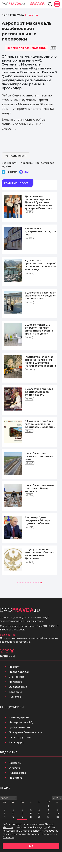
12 (31, 813)
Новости (14, 666)
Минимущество (19, 717)
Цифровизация (19, 727)
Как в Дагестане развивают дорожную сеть (39, 456)
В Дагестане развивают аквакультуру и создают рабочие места (40, 295)
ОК (31, 846)
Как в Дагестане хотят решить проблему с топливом (39, 488)
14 (48, 813)
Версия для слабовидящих (26, 48)
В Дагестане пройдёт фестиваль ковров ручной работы (39, 391)
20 (39, 817)
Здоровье (15, 691)
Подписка (15, 777)
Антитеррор (17, 742)
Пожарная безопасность (25, 732)
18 (22, 817)
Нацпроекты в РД (21, 722)
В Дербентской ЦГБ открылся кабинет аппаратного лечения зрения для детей (39, 329)
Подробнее (8, 634)
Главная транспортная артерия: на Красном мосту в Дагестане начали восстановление (40, 361)
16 (4, 817)
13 (39, 813)
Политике (8, 837)
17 (13, 817)
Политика (15, 681)
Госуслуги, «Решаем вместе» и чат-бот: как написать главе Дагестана (39, 554)
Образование (18, 686)
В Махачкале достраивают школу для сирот (41, 231)
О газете (14, 767)
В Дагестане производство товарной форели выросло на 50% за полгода (41, 265)
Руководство (17, 772)
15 (58, 813)
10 (13, 813)
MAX (26, 171)
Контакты (15, 762)
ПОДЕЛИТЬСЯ (17, 155)
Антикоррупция (20, 737)
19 (31, 817)
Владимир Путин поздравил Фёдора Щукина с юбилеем (37, 520)
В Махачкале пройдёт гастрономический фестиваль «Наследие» (40, 424)
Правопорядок (19, 671)
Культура (15, 696)
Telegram (11, 171)
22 (58, 817)
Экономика (16, 676)
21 (48, 817)
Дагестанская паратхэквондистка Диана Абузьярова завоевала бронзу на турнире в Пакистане (38, 202)
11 (22, 813)
